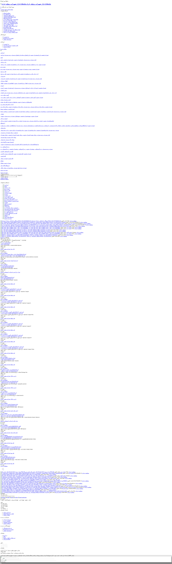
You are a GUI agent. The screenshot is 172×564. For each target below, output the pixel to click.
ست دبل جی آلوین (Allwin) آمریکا (8, 394)
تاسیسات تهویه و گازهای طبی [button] (7, 142)
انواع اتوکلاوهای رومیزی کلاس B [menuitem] (10, 23)
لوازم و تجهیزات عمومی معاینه (21, 102)
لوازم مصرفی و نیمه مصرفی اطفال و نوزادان (31, 83)
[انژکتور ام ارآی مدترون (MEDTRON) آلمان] (11, 426)
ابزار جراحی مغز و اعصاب (51, 92)
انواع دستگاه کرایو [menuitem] (7, 27)
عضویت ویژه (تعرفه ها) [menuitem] (8, 38)
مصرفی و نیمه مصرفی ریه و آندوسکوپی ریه (43, 149)
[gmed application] (22, 497)
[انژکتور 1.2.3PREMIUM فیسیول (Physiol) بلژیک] (12, 436)
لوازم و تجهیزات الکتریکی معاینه (8, 102)
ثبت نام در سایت (7, 512)
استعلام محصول (4, 177)
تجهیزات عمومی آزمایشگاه (89, 125)
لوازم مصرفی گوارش (5, 153)
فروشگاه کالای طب (8, 217)
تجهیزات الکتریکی (22, 144)
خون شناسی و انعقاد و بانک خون (60, 125)
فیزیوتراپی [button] (3, 76)
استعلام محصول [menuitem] (6, 46)
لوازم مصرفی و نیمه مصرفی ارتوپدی (19, 88)
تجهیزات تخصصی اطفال (6, 83)
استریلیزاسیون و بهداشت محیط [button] (7, 109)
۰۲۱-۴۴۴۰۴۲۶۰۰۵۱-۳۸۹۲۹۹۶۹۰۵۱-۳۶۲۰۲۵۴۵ (4, 545)
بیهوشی (6, 202)
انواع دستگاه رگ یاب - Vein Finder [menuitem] (10, 19)
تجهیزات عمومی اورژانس (31, 55)
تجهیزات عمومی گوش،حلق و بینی (36, 97)
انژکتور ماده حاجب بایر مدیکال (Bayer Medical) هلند (12, 416)
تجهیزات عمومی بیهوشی (33, 116)
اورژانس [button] (2, 52)
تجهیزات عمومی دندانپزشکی (25, 130)
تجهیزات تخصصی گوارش (25, 153)
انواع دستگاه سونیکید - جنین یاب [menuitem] (10, 22)
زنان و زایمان (7, 187)
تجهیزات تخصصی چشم (6, 59)
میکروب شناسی (70, 125)
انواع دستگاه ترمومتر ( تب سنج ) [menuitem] (10, 32)
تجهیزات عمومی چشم (16, 59)
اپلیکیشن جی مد (6, 521)
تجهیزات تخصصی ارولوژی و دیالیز (8, 121)
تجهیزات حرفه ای (23, 168)
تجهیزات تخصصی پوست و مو (33, 69)
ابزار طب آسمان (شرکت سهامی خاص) (9, 260)
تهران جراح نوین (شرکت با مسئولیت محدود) (10, 272)
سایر (38, 144)
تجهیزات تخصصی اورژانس (43, 55)
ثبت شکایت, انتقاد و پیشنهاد (9, 538)
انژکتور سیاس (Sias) (5, 244)
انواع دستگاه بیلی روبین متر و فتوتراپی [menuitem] (11, 29)
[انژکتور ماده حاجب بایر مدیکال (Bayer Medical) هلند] (12, 414)
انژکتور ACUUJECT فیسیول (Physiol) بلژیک (10, 448)
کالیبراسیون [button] (3, 156)
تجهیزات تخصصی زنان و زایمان (7, 64)
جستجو (2, 175)
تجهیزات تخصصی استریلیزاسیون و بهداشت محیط (11, 111)
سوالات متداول (6, 515)
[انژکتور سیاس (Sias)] (6, 242)
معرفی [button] (3, 422)
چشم (5, 186)
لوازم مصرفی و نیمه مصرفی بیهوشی (9, 116)
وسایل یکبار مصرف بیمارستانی (7, 139)
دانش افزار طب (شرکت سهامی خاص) (9, 432)
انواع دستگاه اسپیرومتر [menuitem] (8, 24)
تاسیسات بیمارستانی (30, 144)
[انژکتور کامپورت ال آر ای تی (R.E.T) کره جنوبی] (12, 300)
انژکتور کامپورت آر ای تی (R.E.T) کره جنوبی (10, 290)
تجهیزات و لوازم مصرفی (13, 144)
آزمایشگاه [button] (3, 123)
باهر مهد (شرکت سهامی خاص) (7, 443)
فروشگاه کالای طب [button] (5, 165)
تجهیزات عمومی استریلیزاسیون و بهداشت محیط (33, 111)
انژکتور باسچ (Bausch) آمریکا (7, 278)
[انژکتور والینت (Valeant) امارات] (8, 358)
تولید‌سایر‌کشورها (16, 240)
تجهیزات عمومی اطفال (16, 83)
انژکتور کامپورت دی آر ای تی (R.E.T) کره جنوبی (11, 336)
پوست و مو (7, 189)
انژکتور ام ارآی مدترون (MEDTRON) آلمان (10, 427)
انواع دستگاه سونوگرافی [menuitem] (8, 15)
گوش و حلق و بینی (8, 197)
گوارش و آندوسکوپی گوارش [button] (7, 151)
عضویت (2, 9)
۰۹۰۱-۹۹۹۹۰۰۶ (4, 549)
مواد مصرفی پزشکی (15, 168)
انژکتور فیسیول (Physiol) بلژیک (7, 458)
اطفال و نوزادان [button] (4, 81)
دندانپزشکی (7, 206)
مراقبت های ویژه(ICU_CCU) (11, 199)
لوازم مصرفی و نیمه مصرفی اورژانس (9, 55)
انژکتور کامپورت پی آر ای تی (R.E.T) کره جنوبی (11, 324)
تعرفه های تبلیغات (7, 530)
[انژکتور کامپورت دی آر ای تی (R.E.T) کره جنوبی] (12, 335)
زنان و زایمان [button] (3, 62)
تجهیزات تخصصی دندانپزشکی (37, 130)
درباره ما (3, 49)
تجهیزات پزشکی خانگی (6, 168)
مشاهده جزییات (4, 253)
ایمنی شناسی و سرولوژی (6, 125)
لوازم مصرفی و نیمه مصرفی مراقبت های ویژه (26, 106)
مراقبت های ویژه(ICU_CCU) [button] (7, 104)
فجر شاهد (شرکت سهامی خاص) (8, 283)
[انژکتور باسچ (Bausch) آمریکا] (7, 277)
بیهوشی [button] (2, 114)
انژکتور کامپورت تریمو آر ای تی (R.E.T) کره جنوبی (12, 348)
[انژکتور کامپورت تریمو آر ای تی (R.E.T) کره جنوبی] (12, 346)
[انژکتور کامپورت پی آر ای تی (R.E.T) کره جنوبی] (12, 323)
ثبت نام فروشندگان (7, 528)
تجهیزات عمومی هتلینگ (6, 163)
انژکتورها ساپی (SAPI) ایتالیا (7, 267)
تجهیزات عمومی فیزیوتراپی (19, 78)
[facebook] (3, 497)
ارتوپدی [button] (2, 85)
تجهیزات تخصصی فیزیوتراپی (7, 78)
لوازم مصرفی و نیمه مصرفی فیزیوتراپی (33, 78)
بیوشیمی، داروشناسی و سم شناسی (45, 125)
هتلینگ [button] (2, 161)
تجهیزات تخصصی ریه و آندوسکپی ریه (9, 149)
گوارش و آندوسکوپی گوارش (10, 213)
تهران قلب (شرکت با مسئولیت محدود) (9, 421)
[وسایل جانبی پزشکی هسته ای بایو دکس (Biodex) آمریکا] (13, 254)
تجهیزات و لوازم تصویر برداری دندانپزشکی (10, 130)
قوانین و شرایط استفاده (8, 513)
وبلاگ (6, 49)
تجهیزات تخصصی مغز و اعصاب (39, 92)
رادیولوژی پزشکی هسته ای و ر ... (11, 207)
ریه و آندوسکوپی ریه (9, 211)
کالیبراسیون (7, 214)
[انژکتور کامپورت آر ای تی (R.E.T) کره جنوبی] (11, 289)
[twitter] (8, 497)
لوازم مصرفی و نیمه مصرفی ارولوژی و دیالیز (25, 121)
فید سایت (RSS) (6, 539)
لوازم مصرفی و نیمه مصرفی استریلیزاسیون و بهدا (55, 111)
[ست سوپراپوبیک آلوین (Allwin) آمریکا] (9, 381)
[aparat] (11, 497)
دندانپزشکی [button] (3, 128)
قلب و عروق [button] (3, 71)
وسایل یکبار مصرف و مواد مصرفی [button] (8, 137)
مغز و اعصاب (7, 195)
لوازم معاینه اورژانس (21, 55)
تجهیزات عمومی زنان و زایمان (39, 64)
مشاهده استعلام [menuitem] (6, 13)
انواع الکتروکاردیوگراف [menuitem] (8, 28)
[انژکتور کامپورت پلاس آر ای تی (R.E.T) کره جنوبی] (12, 312)
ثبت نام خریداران (7, 519)
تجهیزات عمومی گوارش (15, 153)
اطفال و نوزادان (8, 193)
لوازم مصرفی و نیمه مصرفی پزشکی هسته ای (40, 135)
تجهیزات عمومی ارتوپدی (6, 88)
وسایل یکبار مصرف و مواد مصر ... (12, 209)
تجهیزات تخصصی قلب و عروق (20, 74)
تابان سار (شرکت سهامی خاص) (8, 249)
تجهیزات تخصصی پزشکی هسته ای (8, 135)
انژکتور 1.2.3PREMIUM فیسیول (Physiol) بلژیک (11, 437)
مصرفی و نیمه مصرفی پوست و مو (8, 69)
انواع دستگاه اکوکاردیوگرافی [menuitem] (9, 17)
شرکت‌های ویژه (5, 240)
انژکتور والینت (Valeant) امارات (7, 359)
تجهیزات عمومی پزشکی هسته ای (23, 135)
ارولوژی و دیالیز (8, 203)
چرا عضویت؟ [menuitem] (6, 37)
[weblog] (16, 497)
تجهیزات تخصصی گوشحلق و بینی (21, 97)
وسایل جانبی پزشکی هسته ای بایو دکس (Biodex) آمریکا (13, 255)
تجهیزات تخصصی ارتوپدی (41, 88)
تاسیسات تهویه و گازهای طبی (11, 210)
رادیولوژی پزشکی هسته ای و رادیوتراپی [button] (9, 132)
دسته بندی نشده (4, 172)
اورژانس (6, 185)
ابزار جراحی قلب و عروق (32, 74)
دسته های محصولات (7, 522)
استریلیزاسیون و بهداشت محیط (11, 201)
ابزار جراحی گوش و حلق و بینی (7, 97)
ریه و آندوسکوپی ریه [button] (5, 146)
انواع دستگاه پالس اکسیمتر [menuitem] (9, 31)
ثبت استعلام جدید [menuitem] (7, 14)
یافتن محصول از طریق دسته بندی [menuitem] (10, 45)
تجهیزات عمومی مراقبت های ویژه (8, 106)
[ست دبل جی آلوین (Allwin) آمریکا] (9, 392)
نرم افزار (6, 9)
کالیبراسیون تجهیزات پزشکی (7, 158)
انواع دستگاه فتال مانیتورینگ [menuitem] (9, 20)
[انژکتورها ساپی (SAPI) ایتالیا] (7, 265)
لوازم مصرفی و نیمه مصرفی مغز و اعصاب (10, 92)
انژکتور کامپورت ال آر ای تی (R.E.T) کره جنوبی (11, 301)
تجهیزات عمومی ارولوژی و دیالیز (43, 121)
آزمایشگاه (6, 205)
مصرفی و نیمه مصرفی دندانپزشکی (51, 130)
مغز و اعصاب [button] (4, 90)
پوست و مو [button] (3, 67)
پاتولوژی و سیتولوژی (33, 125)
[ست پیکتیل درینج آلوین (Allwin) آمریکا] (9, 369)
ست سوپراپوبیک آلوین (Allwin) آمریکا (9, 382)
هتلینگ (35, 144)
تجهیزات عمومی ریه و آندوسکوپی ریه (25, 149)
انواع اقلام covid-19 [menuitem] (7, 18)
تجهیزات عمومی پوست (21, 69)
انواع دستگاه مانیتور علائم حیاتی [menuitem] (10, 26)
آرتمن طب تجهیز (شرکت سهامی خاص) (9, 410)
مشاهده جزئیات (73, 221)
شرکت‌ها (3, 237)
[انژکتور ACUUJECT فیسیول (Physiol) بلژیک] (11, 446)
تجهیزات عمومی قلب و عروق (7, 74)
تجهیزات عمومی (4, 144)
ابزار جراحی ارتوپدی (31, 88)
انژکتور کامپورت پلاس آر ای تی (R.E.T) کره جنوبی (12, 313)
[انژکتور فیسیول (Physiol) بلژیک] (8, 457)
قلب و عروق (7, 190)
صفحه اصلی (10, 9)
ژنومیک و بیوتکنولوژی (78, 125)
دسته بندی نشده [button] (4, 170)
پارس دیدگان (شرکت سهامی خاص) (8, 376)
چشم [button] (2, 57)
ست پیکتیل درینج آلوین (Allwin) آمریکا (9, 371)
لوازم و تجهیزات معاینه (9, 198)
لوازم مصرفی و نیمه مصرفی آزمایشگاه (20, 125)
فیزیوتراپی (6, 191)
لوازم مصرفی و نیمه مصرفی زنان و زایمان (23, 64)
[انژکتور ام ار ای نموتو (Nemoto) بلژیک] (9, 404)
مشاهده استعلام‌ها (5, 179)
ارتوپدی (6, 194)
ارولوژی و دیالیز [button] (4, 118)
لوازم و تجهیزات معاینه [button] (6, 99)
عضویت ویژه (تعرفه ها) (8, 529)
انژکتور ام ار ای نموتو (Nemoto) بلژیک (9, 405)
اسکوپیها (30, 102)
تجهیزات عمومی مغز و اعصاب (26, 92)
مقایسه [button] (2, 247)
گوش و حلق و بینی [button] (5, 95)
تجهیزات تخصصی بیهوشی (22, 116)
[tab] (86, 53)
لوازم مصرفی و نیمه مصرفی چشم (28, 59)
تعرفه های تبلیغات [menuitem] (7, 39)
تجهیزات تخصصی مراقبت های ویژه (44, 106)
